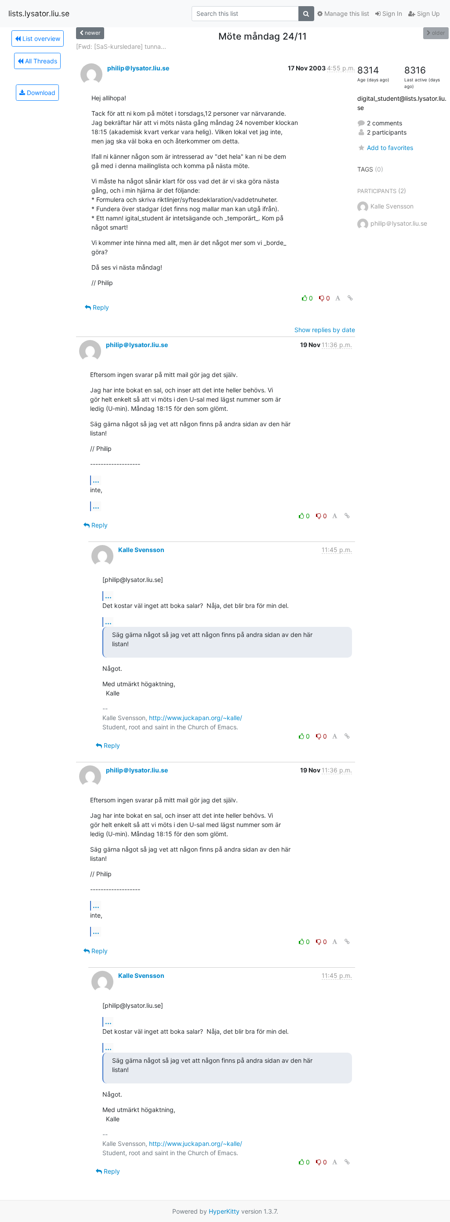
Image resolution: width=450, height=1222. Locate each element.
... (96, 480)
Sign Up (427, 13)
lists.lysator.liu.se (38, 13)
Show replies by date (324, 329)
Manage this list (346, 13)
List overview (40, 38)
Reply (100, 307)
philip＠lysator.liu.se (138, 68)
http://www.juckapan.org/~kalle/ (195, 717)
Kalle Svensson (141, 549)
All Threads (40, 61)
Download (40, 92)
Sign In (391, 13)
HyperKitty (224, 1211)
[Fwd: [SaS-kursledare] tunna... (121, 46)
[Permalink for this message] (350, 298)
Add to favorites (390, 147)
